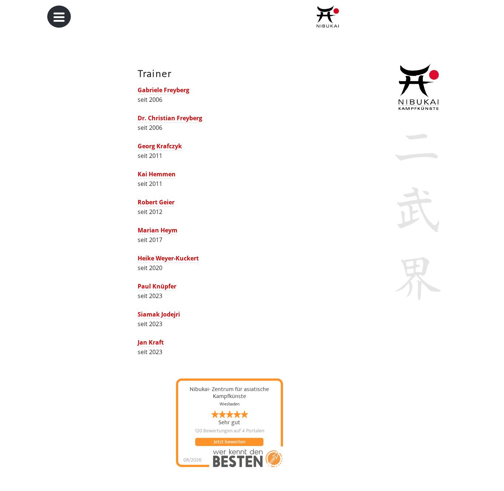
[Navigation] (59, 17)
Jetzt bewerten (229, 442)
